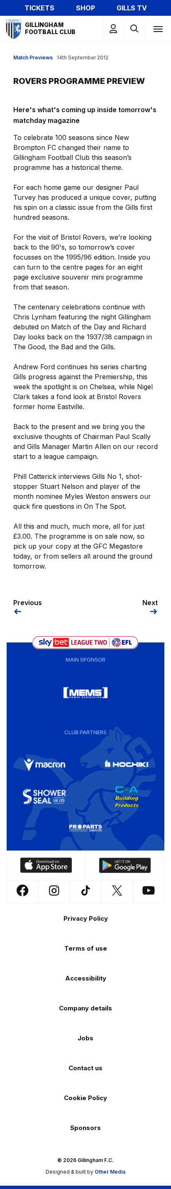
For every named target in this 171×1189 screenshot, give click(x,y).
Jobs (85, 1038)
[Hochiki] (126, 765)
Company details (85, 1008)
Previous (27, 602)
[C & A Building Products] (126, 796)
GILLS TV (132, 8)
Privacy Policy (86, 918)
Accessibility (85, 978)
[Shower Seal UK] (44, 796)
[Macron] (44, 765)
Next (150, 602)
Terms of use (85, 948)
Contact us (85, 1068)
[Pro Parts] (85, 828)
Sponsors (85, 1128)
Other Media (110, 1172)
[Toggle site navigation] (157, 29)
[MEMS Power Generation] (85, 692)
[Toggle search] (134, 29)
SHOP (85, 8)
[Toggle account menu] (113, 29)
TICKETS (39, 8)
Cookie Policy (85, 1098)
